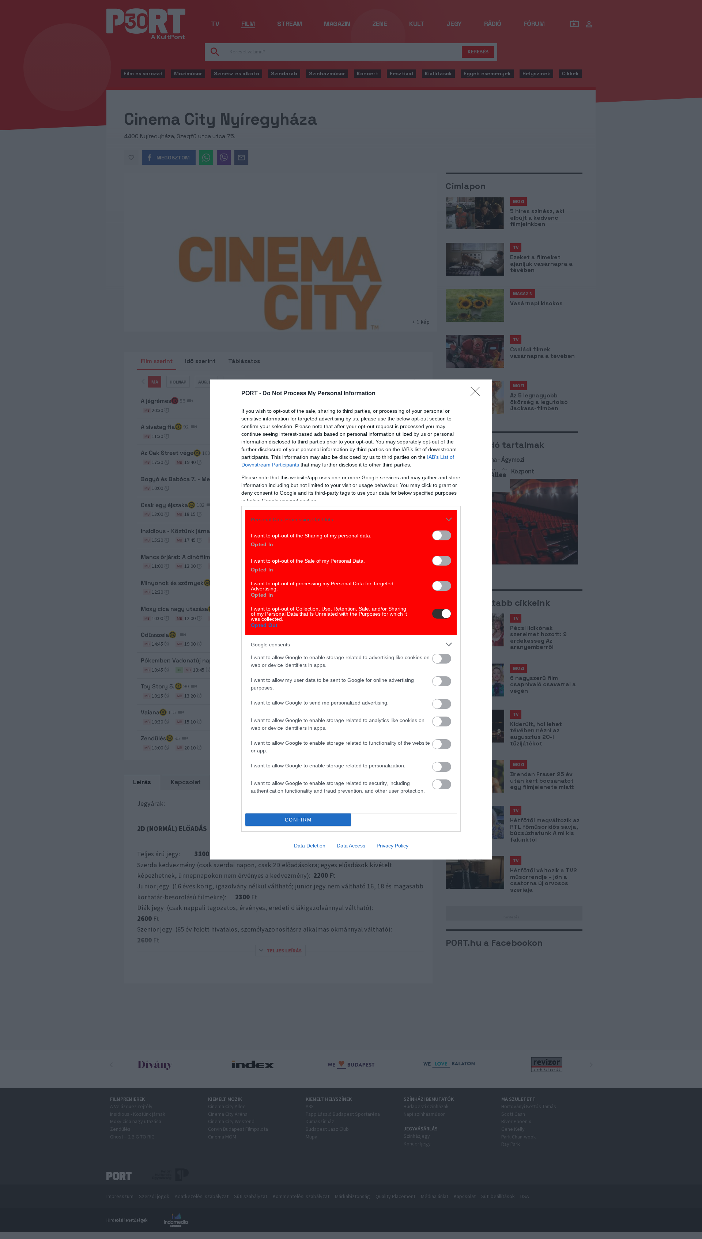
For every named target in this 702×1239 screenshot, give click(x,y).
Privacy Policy (392, 846)
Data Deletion (309, 846)
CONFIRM (298, 820)
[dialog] (351, 619)
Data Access (351, 846)
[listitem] (351, 519)
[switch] (441, 535)
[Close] (477, 394)
